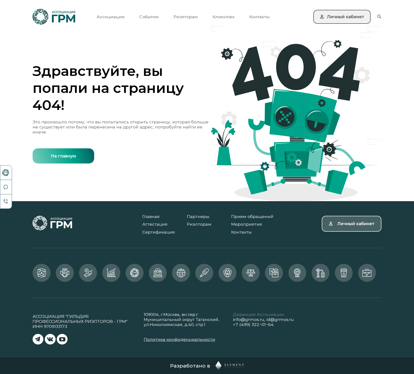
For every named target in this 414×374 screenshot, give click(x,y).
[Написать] (6, 187)
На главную (63, 155)
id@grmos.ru (280, 319)
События (149, 16)
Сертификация (158, 232)
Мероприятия (246, 224)
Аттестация (154, 224)
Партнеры (198, 216)
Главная (151, 216)
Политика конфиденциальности (179, 339)
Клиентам (223, 16)
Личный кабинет (355, 223)
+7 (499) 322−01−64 (253, 324)
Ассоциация (111, 16)
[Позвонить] (6, 201)
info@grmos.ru (248, 319)
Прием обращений (252, 216)
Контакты (259, 16)
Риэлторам (185, 16)
